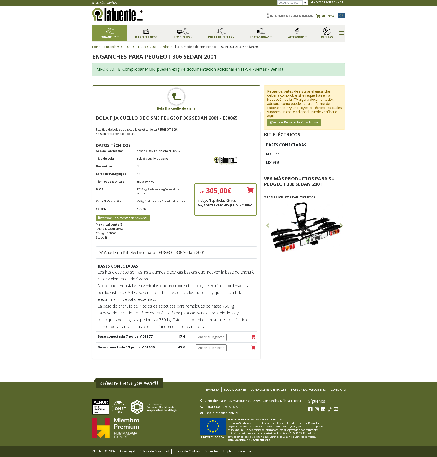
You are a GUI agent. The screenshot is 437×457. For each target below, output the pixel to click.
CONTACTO (338, 389)
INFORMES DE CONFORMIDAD (291, 16)
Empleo (228, 451)
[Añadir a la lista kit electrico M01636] (253, 348)
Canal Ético (245, 451)
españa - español (106, 2)
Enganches (112, 47)
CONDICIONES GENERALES (268, 389)
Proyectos (211, 451)
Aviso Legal (127, 451)
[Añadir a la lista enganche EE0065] (250, 190)
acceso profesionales (328, 2)
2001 (153, 47)
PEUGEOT (130, 47)
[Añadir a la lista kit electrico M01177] (253, 337)
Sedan (165, 47)
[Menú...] (341, 33)
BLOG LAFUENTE (235, 389)
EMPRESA (212, 389)
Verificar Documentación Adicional (123, 218)
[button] (326, 15)
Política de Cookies (187, 451)
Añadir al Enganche (211, 337)
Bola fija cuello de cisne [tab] (176, 108)
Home (96, 47)
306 (143, 47)
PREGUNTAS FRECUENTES (308, 389)
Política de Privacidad (154, 451)
